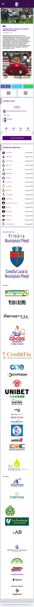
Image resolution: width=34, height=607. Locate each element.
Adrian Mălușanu (9, 161)
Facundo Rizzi (9, 169)
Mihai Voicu (8, 207)
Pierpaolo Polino (9, 173)
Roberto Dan (8, 190)
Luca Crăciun (8, 186)
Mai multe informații (17, 138)
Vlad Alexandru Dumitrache (11, 203)
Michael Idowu (9, 182)
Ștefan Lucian (9, 165)
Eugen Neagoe (9, 152)
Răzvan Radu (9, 156)
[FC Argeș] (4, 119)
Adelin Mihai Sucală (10, 224)
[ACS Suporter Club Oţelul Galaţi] (4, 111)
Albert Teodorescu (9, 194)
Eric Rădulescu (9, 211)
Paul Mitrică (8, 177)
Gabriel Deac (8, 219)
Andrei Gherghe (9, 198)
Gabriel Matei (8, 215)
